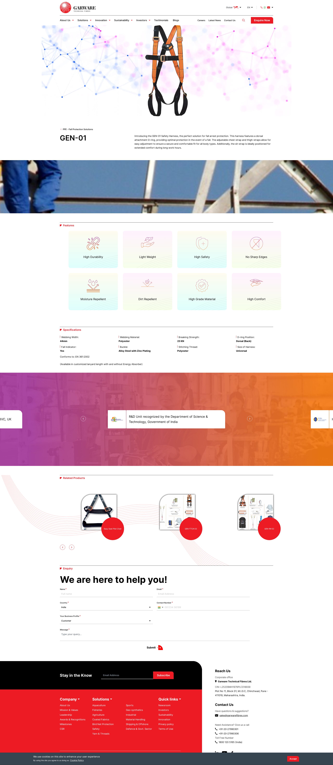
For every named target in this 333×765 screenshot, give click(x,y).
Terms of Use (165, 728)
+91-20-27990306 (229, 733)
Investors (141, 20)
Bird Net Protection (103, 724)
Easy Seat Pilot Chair (112, 529)
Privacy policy (166, 724)
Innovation (101, 20)
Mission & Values (69, 710)
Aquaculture (98, 705)
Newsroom (164, 705)
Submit (151, 647)
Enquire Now (262, 20)
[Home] (77, 7)
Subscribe (163, 675)
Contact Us (229, 20)
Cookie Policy (77, 760)
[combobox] (106, 607)
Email (159, 589)
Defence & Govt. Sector (139, 728)
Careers (201, 20)
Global (229, 7)
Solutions (83, 20)
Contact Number (164, 603)
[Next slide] (249, 418)
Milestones (66, 724)
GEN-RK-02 (269, 529)
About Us (65, 20)
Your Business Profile (69, 616)
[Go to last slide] (83, 418)
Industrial (131, 714)
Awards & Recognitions (72, 719)
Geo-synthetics (134, 710)
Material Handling (135, 719)
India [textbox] (63, 607)
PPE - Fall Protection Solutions (78, 129)
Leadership (66, 714)
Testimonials (161, 20)
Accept (293, 758)
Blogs (176, 20)
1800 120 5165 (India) (230, 742)
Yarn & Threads (100, 733)
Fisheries (97, 710)
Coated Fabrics (100, 719)
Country (63, 603)
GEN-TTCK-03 (191, 529)
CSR (62, 728)
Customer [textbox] (66, 620)
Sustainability (121, 20)
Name (62, 589)
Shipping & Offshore (137, 724)
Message (64, 630)
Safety (96, 728)
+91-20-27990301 (228, 729)
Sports (129, 705)
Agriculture (98, 714)
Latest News (215, 20)
